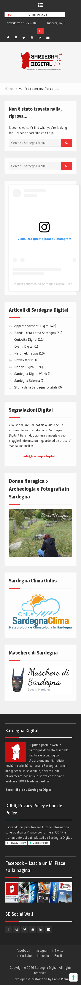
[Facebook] (8, 37)
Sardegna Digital (46, 968)
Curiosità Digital (25, 339)
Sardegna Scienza (27, 380)
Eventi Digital (23, 346)
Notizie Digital (24, 367)
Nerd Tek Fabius (26, 353)
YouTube (26, 956)
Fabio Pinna (60, 979)
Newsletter (22, 360)
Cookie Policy (40, 842)
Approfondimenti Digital (31, 326)
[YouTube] (32, 37)
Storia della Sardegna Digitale (35, 387)
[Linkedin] (40, 37)
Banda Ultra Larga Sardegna (35, 332)
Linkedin (43, 956)
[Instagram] (16, 37)
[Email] (47, 37)
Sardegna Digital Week (30, 373)
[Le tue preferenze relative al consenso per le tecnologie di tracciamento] (73, 977)
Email (58, 956)
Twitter (60, 951)
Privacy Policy (18, 842)
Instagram (42, 951)
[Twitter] (24, 37)
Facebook (23, 951)
